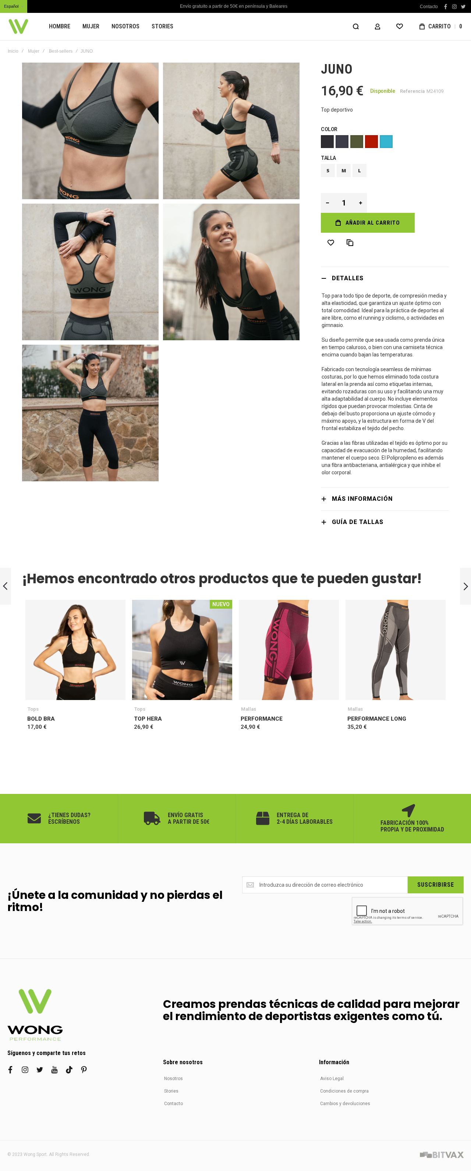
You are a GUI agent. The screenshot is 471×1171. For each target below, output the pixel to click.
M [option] (343, 170)
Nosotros (173, 1078)
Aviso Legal (332, 1078)
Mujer (33, 51)
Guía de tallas (357, 521)
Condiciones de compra (344, 1091)
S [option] (327, 170)
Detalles (348, 278)
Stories (171, 1091)
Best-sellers (60, 51)
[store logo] (18, 26)
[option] (327, 141)
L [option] (359, 170)
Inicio (13, 51)
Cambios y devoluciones (345, 1103)
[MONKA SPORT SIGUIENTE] (465, 586)
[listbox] (385, 142)
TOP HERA (182, 650)
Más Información (362, 498)
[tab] (385, 278)
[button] (13, 6)
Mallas (248, 709)
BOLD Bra (75, 650)
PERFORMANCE (289, 650)
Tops (33, 709)
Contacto (429, 6)
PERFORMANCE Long (396, 650)
